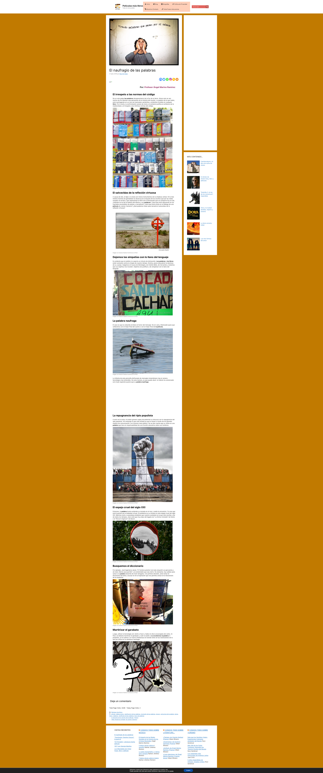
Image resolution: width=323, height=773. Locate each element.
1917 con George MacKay (123, 746)
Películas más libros (133, 6)
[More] (177, 79)
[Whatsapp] (167, 79)
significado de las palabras (126, 716)
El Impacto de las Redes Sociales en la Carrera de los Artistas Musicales (148, 739)
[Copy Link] (173, 79)
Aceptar (188, 770)
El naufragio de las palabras (123, 735)
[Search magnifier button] (207, 6)
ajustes (171, 771)
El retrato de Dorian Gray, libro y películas (207, 178)
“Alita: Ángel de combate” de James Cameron (124, 719)
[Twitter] (163, 79)
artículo (113, 714)
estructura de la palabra (167, 714)
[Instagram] (170, 79)
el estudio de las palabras (148, 714)
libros (110, 716)
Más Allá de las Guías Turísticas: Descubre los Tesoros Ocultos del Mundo (197, 747)
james (176, 714)
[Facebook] (160, 79)
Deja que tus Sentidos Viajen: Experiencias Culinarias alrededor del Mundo (198, 739)
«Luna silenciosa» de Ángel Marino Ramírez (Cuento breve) (172, 756)
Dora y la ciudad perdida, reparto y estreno (207, 209)
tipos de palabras (139, 716)
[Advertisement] (144, 399)
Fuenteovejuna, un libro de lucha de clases (207, 163)
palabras (115, 716)
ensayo (158, 714)
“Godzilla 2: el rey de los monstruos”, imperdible (207, 194)
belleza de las (120, 714)
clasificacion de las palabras (132, 714)
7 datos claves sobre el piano (149, 758)
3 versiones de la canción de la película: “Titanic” (125, 717)
